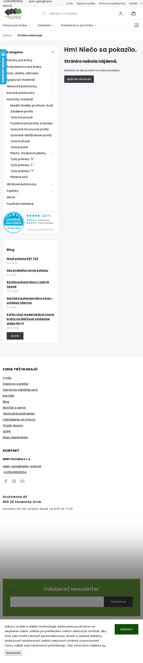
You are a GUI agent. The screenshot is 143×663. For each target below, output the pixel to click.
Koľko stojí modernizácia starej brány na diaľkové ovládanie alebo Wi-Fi (30, 319)
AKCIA (11, 197)
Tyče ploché (19, 147)
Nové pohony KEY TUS (22, 259)
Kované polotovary (21, 93)
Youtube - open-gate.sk (22, 481)
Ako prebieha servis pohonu (27, 270)
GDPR (7, 431)
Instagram (14, 481)
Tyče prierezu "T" (22, 171)
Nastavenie (13, 653)
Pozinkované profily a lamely (31, 123)
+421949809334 (14, 472)
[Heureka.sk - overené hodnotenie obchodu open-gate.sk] (31, 232)
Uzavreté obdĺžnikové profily (31, 135)
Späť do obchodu (79, 79)
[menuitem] (18, 25)
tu (103, 645)
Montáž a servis (14, 408)
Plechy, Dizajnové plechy (28, 153)
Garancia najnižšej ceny (112, 3)
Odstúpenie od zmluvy (19, 420)
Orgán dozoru (13, 425)
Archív (15, 336)
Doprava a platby (86, 3)
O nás (69, 3)
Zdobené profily (21, 111)
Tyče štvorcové (21, 117)
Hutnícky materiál (20, 99)
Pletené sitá (19, 177)
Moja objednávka (15, 437)
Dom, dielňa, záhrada (22, 73)
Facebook (5, 481)
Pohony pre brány (20, 60)
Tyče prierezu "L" (22, 165)
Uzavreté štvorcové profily (29, 129)
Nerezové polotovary (22, 86)
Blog (6, 402)
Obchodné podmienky (19, 414)
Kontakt (133, 3)
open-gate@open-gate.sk (22, 466)
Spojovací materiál (21, 80)
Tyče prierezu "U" (22, 159)
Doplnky (12, 191)
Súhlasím (126, 629)
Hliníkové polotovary (22, 184)
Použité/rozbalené (20, 204)
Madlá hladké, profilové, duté (31, 105)
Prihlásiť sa (118, 602)
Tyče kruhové (20, 141)
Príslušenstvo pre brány (24, 67)
